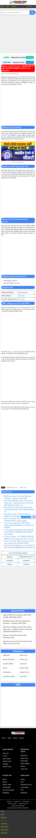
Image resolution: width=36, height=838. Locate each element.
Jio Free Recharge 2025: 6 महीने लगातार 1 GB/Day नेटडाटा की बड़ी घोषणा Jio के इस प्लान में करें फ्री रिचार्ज (19, 525)
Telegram (9, 557)
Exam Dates (7, 758)
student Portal (24, 672)
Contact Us (17, 801)
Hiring (15, 738)
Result (8, 6)
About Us (9, 801)
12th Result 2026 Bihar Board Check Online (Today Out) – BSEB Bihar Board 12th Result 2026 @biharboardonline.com (18, 503)
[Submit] (32, 12)
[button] (34, 517)
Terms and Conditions (18, 805)
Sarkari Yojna (24, 668)
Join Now (30, 57)
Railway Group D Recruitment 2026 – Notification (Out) (15, 636)
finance (23, 766)
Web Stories (4, 833)
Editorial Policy (23, 803)
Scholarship (7, 672)
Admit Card (29, 6)
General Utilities (12, 487)
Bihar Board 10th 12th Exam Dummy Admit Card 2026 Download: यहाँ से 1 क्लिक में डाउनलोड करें (18, 510)
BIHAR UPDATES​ (9, 659)
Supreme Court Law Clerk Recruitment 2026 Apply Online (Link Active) (17, 642)
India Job (6, 753)
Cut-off (5, 756)
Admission (14, 6)
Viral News (23, 676)
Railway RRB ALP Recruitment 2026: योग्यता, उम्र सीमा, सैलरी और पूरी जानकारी (17, 616)
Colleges (5, 764)
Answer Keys (7, 766)
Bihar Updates (25, 763)
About (9, 738)
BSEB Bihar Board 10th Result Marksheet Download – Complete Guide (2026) (16, 622)
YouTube (26, 564)
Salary (23, 779)
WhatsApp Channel (26, 557)
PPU (22, 790)
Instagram (26, 560)
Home (2, 6)
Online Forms (7, 761)
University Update (9, 676)
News (4, 779)
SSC (22, 782)
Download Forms (26, 784)
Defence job (24, 659)
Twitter (9, 564)
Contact (21, 738)
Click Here (22, 295)
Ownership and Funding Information (18, 808)
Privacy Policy (12, 803)
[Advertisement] (18, 34)
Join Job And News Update (18, 553)
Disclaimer (26, 801)
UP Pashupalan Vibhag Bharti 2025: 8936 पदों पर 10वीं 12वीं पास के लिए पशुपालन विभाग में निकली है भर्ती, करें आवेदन (18, 532)
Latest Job (21, 6)
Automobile (24, 761)
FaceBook (9, 560)
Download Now (23, 292)
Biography (6, 793)
